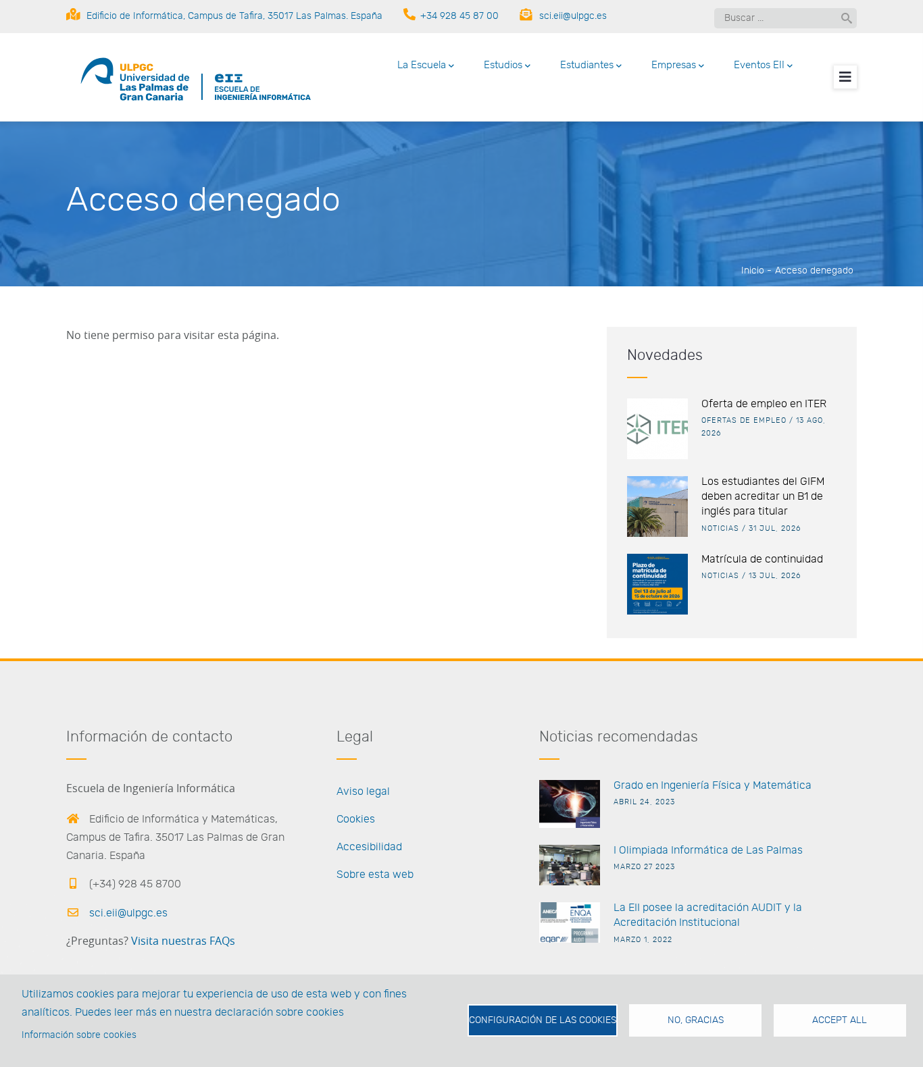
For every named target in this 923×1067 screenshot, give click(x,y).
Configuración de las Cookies (542, 1020)
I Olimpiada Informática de (678, 850)
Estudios (503, 65)
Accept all (839, 1020)
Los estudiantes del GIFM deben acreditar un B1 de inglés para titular (762, 496)
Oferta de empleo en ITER (763, 403)
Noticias (720, 528)
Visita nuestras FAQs (183, 941)
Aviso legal (363, 791)
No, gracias (696, 1020)
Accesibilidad (369, 846)
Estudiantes (587, 65)
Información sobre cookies (79, 1035)
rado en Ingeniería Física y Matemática (716, 785)
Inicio (752, 271)
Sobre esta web (375, 874)
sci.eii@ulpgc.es (127, 913)
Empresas (673, 65)
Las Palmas (773, 850)
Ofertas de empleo (744, 420)
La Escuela (421, 65)
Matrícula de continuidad (762, 559)
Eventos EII (759, 65)
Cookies (355, 819)
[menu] (845, 77)
